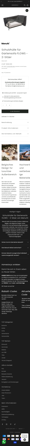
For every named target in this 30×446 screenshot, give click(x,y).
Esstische (4, 325)
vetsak (3, 358)
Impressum (5, 406)
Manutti (4, 61)
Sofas (3, 331)
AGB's (3, 409)
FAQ (3, 368)
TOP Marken (5, 417)
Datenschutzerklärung (8, 414)
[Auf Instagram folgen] (6, 424)
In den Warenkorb (15, 111)
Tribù (3, 355)
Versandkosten (11, 66)
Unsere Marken (6, 390)
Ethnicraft (4, 344)
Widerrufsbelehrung (7, 376)
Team (3, 398)
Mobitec (4, 350)
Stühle (3, 328)
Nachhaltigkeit (6, 412)
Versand (4, 379)
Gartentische (5, 333)
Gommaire (5, 347)
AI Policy (4, 420)
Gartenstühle (5, 336)
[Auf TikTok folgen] (15, 424)
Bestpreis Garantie (7, 374)
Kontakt (4, 371)
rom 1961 (4, 352)
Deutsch (21, 428)
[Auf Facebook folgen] (2, 424)
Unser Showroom (6, 393)
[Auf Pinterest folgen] (11, 424)
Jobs (3, 395)
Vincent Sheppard (7, 360)
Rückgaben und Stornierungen (10, 382)
